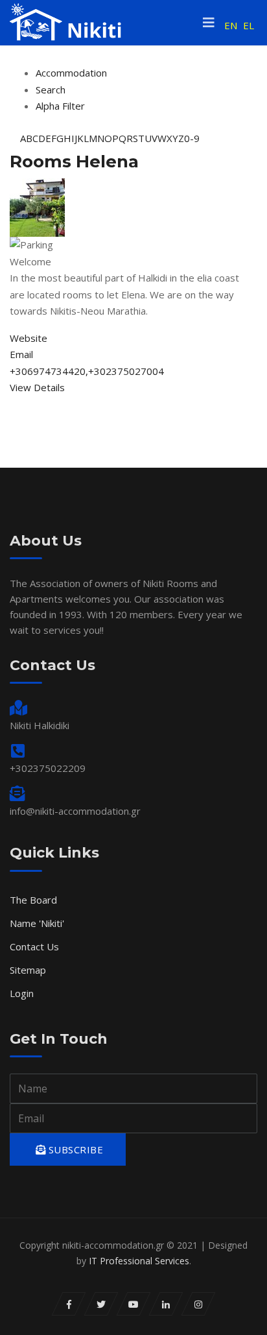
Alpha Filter (60, 105)
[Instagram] (198, 1304)
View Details (37, 387)
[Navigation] (209, 22)
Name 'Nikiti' (37, 923)
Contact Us (34, 946)
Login (22, 993)
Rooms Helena (74, 161)
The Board (33, 899)
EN (230, 25)
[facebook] (69, 1304)
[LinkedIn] (166, 1304)
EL (248, 25)
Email (21, 354)
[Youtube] (134, 1304)
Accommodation (71, 72)
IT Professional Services (139, 1261)
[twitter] (101, 1304)
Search (50, 89)
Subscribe (74, 1149)
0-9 (192, 138)
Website (28, 337)
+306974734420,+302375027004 (87, 371)
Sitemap (28, 969)
